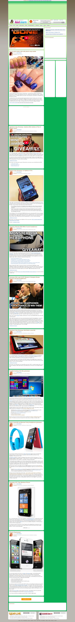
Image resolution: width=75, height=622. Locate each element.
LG (25, 202)
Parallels (10, 400)
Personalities (43, 620)
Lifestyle (32, 620)
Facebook (29, 398)
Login (35, 21)
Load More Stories (26, 599)
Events (35, 620)
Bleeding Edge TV (31, 25)
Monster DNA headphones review (16, 258)
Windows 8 (17, 404)
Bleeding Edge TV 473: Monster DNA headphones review (20, 259)
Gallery (41, 25)
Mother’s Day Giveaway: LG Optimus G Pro (20, 170)
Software (28, 373)
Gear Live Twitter (15, 590)
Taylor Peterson (19, 52)
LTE (33, 357)
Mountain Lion (31, 404)
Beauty (18, 54)
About (45, 25)
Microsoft (32, 333)
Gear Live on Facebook (16, 411)
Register (35, 22)
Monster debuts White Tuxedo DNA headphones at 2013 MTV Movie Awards (23, 263)
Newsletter (56, 20)
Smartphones (25, 173)
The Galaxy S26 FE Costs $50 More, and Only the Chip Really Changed (21, 618)
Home (11, 25)
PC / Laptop (24, 373)
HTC (19, 518)
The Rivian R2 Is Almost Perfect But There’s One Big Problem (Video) (39, 0)
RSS (52, 20)
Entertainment (25, 620)
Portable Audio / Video (31, 229)
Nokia (19, 355)
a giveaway (26, 527)
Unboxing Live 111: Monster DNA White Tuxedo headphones (20, 260)
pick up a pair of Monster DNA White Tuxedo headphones (27, 271)
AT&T (24, 357)
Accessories (19, 425)
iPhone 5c (21, 154)
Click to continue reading (21, 102)
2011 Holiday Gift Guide (30, 519)
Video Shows (38, 620)
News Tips (61, 20)
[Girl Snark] (18, 21)
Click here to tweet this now (33, 410)
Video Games (21, 25)
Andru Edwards (19, 129)
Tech (14, 25)
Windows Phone (32, 518)
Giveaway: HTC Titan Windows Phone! (19, 482)
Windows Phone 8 (34, 355)
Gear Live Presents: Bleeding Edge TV (45, 613)
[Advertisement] (37, 10)
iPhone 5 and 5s (36, 153)
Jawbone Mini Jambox (14, 163)
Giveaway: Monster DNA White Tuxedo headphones (23, 226)
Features (29, 173)
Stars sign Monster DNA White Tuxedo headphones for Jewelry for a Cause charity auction (25, 262)
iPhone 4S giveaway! (15, 532)
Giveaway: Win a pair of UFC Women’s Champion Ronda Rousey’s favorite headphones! (24, 278)
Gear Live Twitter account (19, 469)
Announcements (20, 173)
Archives (52, 620)
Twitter (25, 398)
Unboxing (37, 25)
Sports (29, 620)
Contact (48, 25)
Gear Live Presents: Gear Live (15, 613)
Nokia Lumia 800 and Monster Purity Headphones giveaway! (25, 422)
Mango (21, 521)
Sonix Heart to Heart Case (15, 164)
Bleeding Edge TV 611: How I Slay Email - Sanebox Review (49, 618)
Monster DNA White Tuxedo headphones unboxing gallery (20, 261)
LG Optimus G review (16, 222)
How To (21, 54)
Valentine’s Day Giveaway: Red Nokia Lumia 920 (22, 330)
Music (27, 229)
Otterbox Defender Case (15, 165)
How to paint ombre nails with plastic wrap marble (22, 51)
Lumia (14, 457)
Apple (17, 25)
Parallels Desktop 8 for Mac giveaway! (19, 371)
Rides (26, 25)
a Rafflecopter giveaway (13, 160)
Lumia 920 (22, 355)
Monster (18, 315)
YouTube (37, 322)
